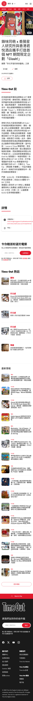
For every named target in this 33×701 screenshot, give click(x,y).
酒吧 (19, 9)
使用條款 (24, 258)
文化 (24, 9)
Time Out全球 (23, 670)
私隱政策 (5, 260)
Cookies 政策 (6, 669)
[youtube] (13, 642)
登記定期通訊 (23, 655)
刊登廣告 (22, 658)
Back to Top (18, 596)
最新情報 (4, 9)
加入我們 (5, 662)
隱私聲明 (5, 665)
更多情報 (17, 584)
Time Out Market (24, 662)
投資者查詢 (6, 658)
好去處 (10, 9)
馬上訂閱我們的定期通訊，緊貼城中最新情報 (16, 248)
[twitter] (8, 642)
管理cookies (6, 676)
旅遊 (28, 9)
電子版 (21, 682)
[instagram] (19, 642)
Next (30, 22)
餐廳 (15, 9)
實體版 (21, 679)
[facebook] (3, 642)
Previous (3, 22)
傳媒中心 (5, 655)
